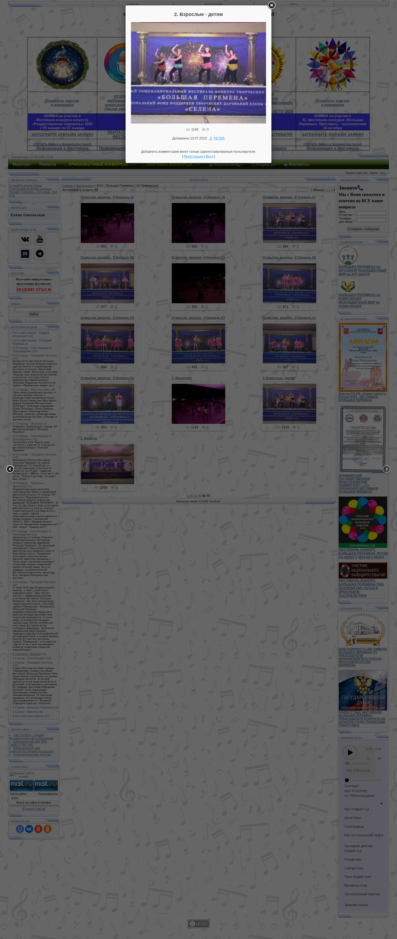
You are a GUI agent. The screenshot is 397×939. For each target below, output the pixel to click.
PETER (219, 138)
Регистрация (193, 156)
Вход (209, 156)
